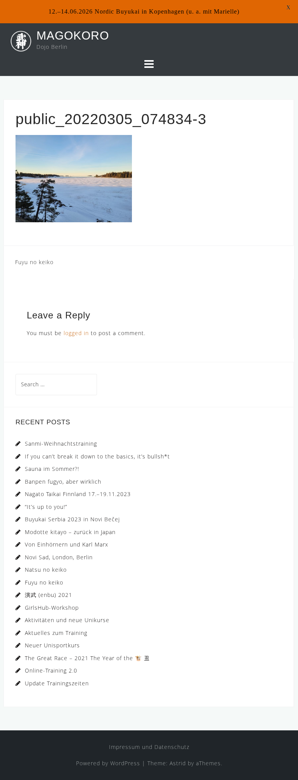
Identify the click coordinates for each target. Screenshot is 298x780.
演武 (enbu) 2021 (48, 594)
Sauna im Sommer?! (52, 468)
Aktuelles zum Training (56, 632)
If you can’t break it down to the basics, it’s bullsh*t (97, 456)
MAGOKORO (72, 35)
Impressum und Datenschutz (149, 747)
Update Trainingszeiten (57, 683)
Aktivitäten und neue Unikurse (67, 620)
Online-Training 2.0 (51, 670)
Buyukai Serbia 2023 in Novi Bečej (72, 519)
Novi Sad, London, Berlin (59, 557)
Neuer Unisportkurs (52, 645)
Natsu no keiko (46, 569)
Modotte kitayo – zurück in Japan (70, 532)
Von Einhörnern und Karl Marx (66, 544)
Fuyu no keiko (34, 262)
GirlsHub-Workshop (52, 607)
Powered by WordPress (108, 763)
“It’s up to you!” (46, 506)
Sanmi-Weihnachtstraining (61, 443)
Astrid (178, 763)
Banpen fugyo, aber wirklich (63, 481)
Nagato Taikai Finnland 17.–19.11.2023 (78, 494)
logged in (76, 333)
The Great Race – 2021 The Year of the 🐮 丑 (87, 658)
